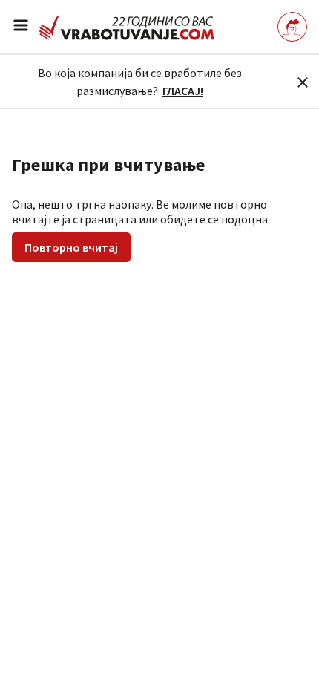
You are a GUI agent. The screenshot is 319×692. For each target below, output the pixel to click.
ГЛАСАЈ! (182, 90)
